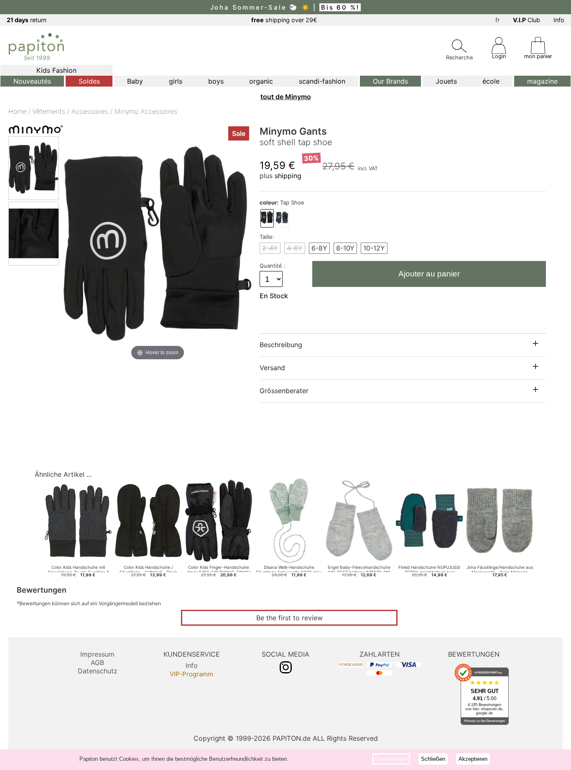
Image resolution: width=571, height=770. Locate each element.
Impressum (97, 654)
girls (175, 81)
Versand (272, 367)
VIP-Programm (191, 674)
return (26, 19)
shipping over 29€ (284, 19)
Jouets (446, 81)
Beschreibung (281, 344)
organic (261, 81)
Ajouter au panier (429, 273)
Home (17, 111)
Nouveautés (32, 81)
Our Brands (390, 81)
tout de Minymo (285, 96)
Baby (135, 81)
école (491, 81)
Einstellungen (391, 759)
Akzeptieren (473, 759)
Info (558, 19)
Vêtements (49, 111)
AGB (97, 662)
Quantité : (273, 265)
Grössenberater (284, 390)
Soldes (89, 81)
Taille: (267, 236)
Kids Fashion (56, 70)
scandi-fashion (322, 81)
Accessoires (89, 111)
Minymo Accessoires (146, 111)
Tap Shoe (282, 202)
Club (526, 19)
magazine (542, 81)
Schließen (433, 759)
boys (216, 81)
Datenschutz (97, 671)
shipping (288, 175)
